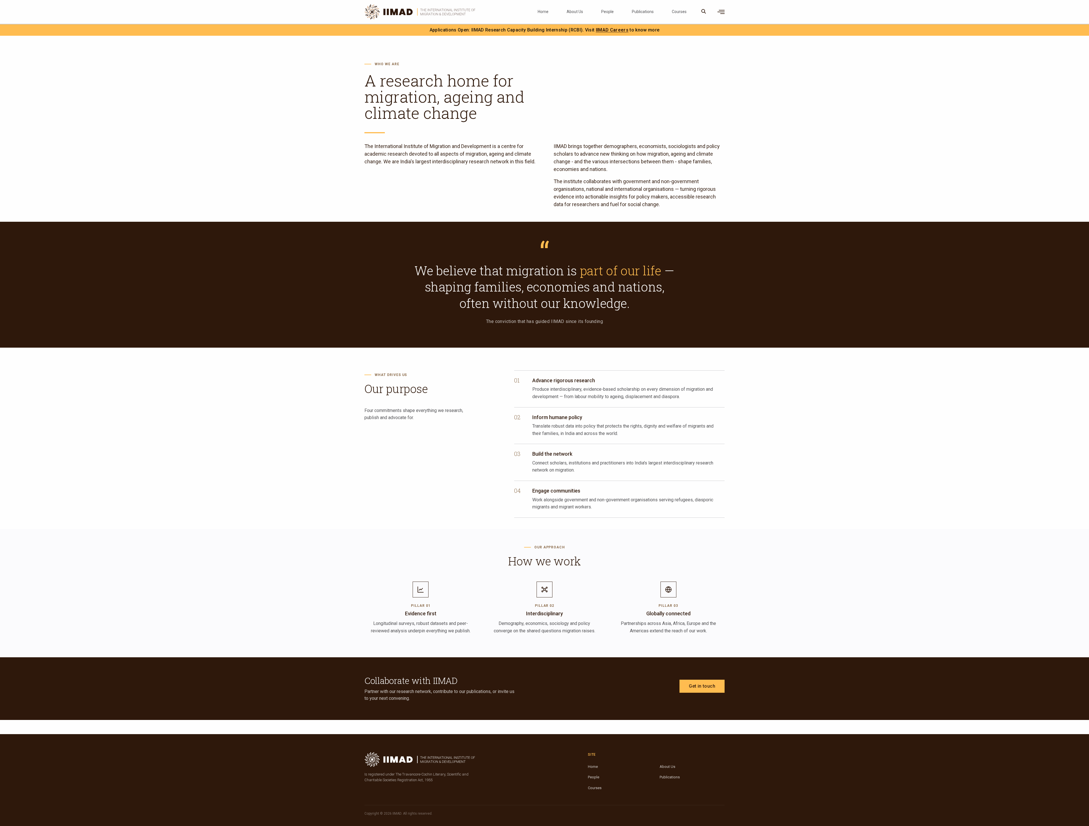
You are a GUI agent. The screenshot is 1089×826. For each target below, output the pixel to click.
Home (543, 11)
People (607, 11)
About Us (575, 11)
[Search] (703, 12)
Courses (679, 11)
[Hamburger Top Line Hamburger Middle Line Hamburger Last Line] (721, 12)
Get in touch (702, 686)
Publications (643, 11)
